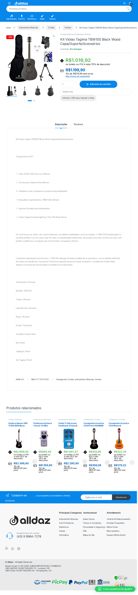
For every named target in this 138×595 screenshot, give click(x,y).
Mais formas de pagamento (78, 76)
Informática (64, 535)
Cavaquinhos (88, 419)
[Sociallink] (6, 548)
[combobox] (65, 9)
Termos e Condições (92, 523)
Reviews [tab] (78, 124)
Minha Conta (112, 527)
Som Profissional (66, 523)
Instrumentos (11, 19)
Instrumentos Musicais (28, 27)
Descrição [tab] (61, 124)
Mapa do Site (89, 535)
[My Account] (124, 3)
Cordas (51, 27)
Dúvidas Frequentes (115, 523)
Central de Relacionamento (118, 519)
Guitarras (18, 419)
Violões (52, 19)
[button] (54, 36)
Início (8, 27)
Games (62, 531)
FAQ (85, 531)
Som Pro (21, 19)
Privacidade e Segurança (94, 527)
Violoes (68, 27)
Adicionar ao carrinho (100, 84)
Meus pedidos (113, 531)
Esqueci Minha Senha (116, 535)
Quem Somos (89, 519)
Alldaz (10, 562)
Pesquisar (128, 9)
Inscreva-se (121, 497)
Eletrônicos (31, 19)
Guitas (42, 19)
